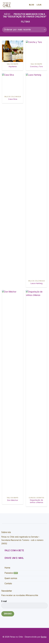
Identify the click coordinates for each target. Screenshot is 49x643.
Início (7, 14)
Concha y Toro (36, 66)
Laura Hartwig (36, 283)
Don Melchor (12, 500)
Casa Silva (12, 99)
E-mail (4, 601)
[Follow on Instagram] (26, 632)
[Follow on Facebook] (22, 632)
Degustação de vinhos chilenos (36, 501)
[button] (45, 5)
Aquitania (13, 66)
